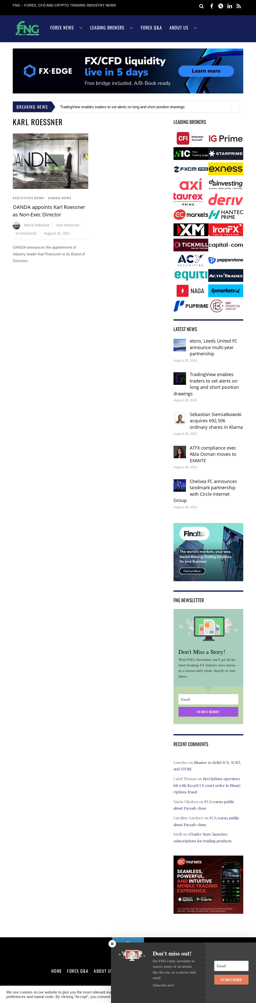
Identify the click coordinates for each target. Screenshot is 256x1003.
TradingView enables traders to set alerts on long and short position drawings (122, 107)
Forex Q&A (151, 27)
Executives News (28, 198)
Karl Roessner (68, 225)
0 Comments (26, 233)
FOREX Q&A (78, 971)
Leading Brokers (107, 27)
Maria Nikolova (36, 225)
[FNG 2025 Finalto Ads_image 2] (208, 577)
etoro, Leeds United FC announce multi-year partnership (213, 347)
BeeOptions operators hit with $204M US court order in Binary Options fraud (207, 785)
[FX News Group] (27, 35)
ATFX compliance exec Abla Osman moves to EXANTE (213, 454)
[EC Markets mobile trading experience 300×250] (208, 910)
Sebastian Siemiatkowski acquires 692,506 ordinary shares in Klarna (216, 420)
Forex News (62, 27)
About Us (179, 27)
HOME (56, 971)
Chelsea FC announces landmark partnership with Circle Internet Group (205, 490)
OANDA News (60, 198)
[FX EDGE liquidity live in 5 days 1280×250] (128, 92)
